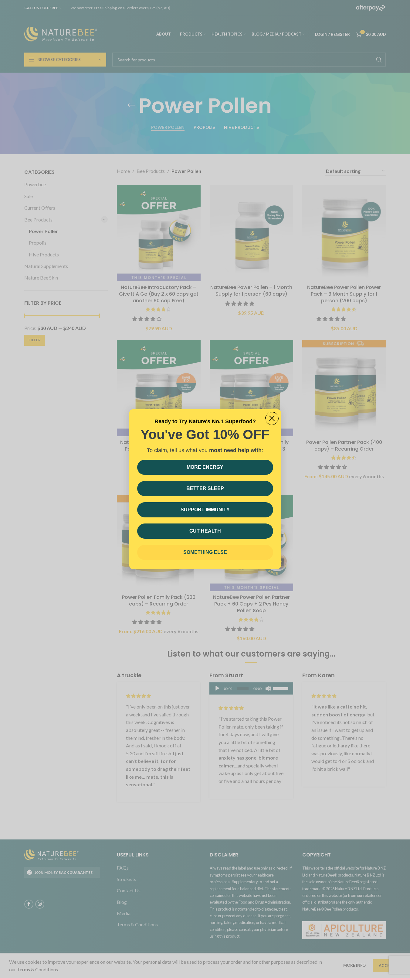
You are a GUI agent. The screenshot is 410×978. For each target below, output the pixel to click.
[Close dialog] (272, 418)
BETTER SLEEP (205, 488)
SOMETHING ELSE (205, 552)
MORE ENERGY (205, 467)
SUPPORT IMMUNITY (205, 509)
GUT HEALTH (205, 531)
